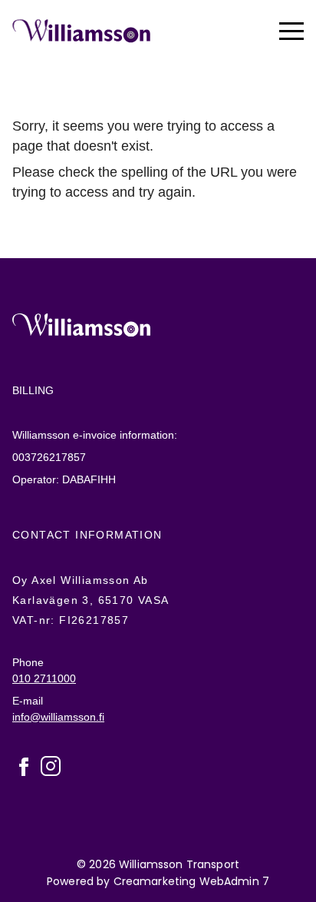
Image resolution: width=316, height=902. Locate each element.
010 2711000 (44, 678)
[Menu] (291, 30)
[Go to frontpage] (81, 30)
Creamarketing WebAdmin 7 (191, 880)
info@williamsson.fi (58, 716)
